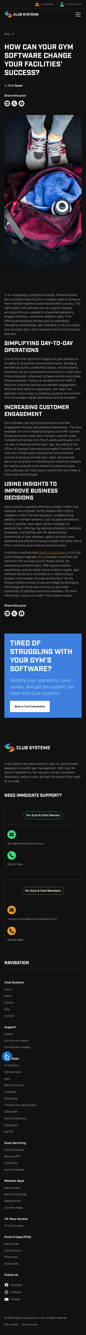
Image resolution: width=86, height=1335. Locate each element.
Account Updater (14, 1169)
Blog (7, 1009)
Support (8, 1033)
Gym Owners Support (16, 1040)
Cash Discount (13, 1250)
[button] (77, 14)
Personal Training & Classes (20, 1105)
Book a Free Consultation (30, 706)
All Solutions (11, 1065)
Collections (11, 1162)
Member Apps (12, 1187)
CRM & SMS (11, 1111)
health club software (52, 552)
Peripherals (10, 1256)
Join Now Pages (13, 1207)
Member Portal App (15, 1194)
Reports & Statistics (15, 1118)
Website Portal (12, 1200)
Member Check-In (14, 1085)
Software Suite (12, 1072)
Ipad (6, 1078)
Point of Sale (11, 1243)
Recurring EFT (12, 1156)
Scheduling (10, 1098)
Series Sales (11, 1263)
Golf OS (8, 1131)
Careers (9, 1002)
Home (7, 989)
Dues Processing (14, 1149)
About (7, 995)
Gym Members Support (17, 1047)
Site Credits (11, 1324)
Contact (9, 1015)
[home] (21, 14)
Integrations (11, 1125)
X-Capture (10, 1091)
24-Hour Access (13, 1225)
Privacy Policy (30, 1324)
